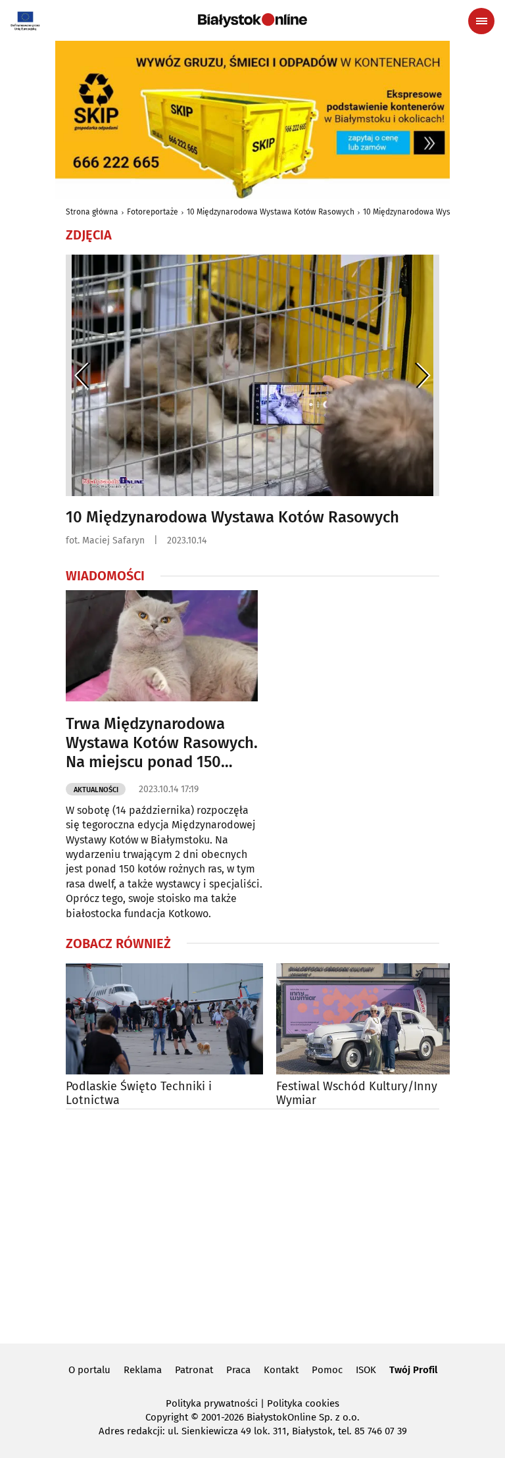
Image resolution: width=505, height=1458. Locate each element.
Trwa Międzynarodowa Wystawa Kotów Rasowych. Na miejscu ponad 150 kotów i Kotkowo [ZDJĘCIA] (162, 743)
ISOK (366, 1370)
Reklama (143, 1370)
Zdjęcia (89, 234)
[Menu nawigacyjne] (481, 21)
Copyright (166, 1417)
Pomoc (327, 1370)
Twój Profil (413, 1370)
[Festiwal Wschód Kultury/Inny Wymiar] (374, 1018)
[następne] (422, 375)
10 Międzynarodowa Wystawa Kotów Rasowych (270, 211)
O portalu (89, 1370)
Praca (238, 1370)
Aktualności (96, 790)
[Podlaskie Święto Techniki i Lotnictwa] (164, 1018)
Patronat (194, 1370)
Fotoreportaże (152, 211)
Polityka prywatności (212, 1403)
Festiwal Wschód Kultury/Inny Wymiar (356, 1094)
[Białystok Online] (252, 20)
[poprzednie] (82, 375)
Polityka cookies (303, 1403)
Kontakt (281, 1370)
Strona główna (92, 211)
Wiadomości (105, 575)
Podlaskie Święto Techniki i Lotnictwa (139, 1094)
